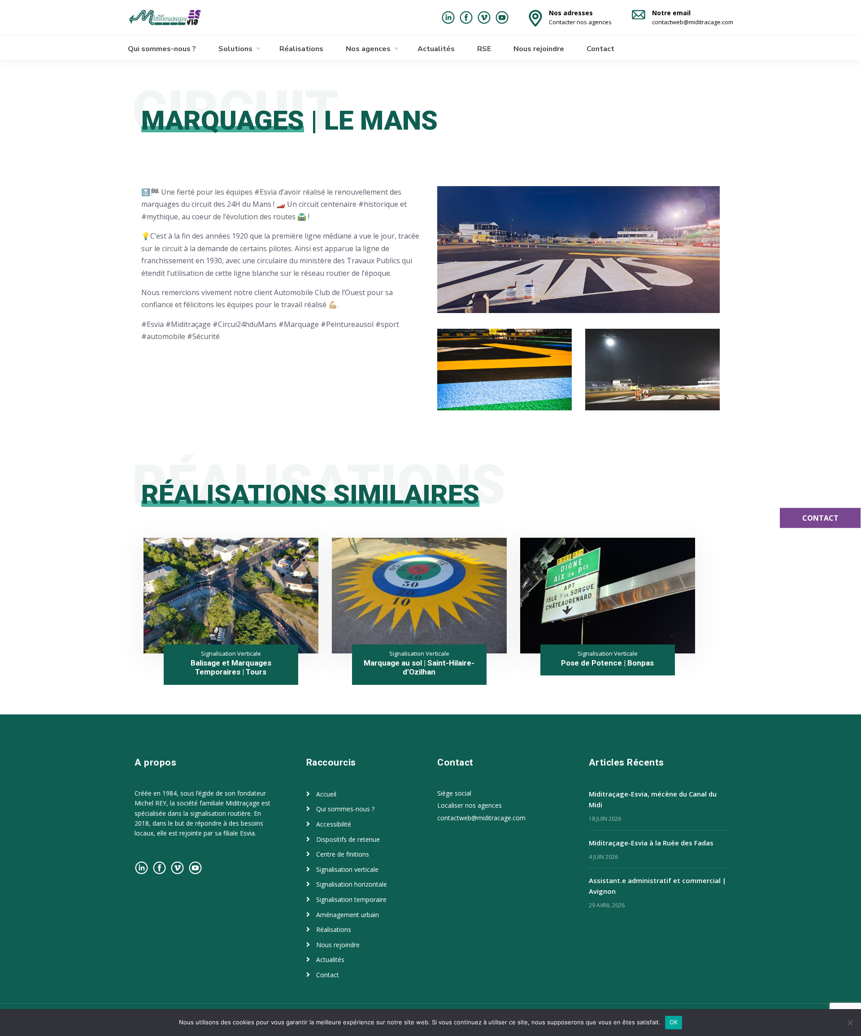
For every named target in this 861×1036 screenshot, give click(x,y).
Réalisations (301, 49)
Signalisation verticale (347, 869)
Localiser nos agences (469, 805)
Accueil (326, 794)
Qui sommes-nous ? (162, 49)
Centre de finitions (342, 854)
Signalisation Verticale (231, 653)
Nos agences (368, 49)
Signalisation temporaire (351, 899)
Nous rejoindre (538, 49)
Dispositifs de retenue (348, 839)
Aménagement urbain (347, 914)
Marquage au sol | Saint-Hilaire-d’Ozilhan (419, 667)
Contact (600, 49)
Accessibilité (333, 824)
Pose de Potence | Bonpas (607, 662)
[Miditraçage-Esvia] (174, 17)
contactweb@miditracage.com (481, 818)
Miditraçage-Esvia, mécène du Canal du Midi (653, 799)
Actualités (436, 49)
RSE (484, 49)
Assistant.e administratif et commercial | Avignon (657, 886)
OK (674, 1022)
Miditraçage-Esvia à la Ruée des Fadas (651, 842)
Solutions (235, 49)
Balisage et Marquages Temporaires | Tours (231, 667)
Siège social (454, 793)
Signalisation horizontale (351, 884)
